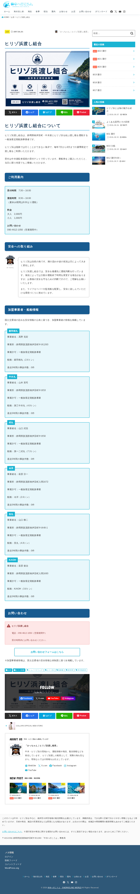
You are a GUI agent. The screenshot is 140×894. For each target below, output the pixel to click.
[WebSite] (30, 765)
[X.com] (116, 11)
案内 (54, 11)
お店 (73, 11)
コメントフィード (13, 864)
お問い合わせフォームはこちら (47, 652)
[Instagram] (124, 11)
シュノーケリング (35, 670)
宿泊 (46, 11)
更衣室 (70, 670)
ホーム (7, 11)
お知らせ (63, 11)
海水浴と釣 (19, 11)
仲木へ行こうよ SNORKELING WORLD (64, 888)
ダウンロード (101, 11)
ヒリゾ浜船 (20, 670)
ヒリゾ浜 (50, 670)
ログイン (9, 857)
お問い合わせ (85, 11)
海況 (30, 11)
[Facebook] (111, 11)
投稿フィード (11, 860)
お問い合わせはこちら (12, 831)
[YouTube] (120, 11)
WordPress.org (12, 868)
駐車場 (60, 670)
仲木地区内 (82, 670)
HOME (6, 17)
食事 (38, 11)
